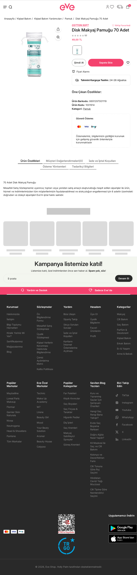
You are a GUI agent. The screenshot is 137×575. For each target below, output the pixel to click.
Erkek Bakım (123, 343)
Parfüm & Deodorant (122, 331)
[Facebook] (118, 424)
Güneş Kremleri (71, 444)
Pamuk (68, 18)
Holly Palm (62, 566)
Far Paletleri (69, 393)
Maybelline (13, 393)
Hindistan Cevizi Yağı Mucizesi (96, 481)
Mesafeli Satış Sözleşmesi (44, 327)
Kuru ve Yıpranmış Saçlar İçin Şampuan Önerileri (96, 400)
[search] (10, 7)
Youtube (126, 409)
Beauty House (44, 441)
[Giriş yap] (107, 7)
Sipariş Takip (70, 319)
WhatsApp (128, 417)
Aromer (41, 436)
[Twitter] (118, 432)
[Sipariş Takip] (119, 6)
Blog (9, 351)
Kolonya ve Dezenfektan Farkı (97, 457)
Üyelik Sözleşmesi (43, 336)
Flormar (11, 407)
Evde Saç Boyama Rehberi (95, 426)
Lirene (40, 412)
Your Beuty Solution (43, 429)
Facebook (127, 424)
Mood (40, 422)
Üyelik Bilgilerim (95, 321)
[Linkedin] (118, 439)
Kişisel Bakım (24, 18)
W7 (38, 407)
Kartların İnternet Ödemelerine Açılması (70, 346)
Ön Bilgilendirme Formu (44, 317)
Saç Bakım (122, 324)
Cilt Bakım (122, 319)
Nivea (10, 420)
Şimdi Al (79, 62)
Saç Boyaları (70, 403)
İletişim (10, 319)
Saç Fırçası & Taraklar (70, 411)
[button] (106, 62)
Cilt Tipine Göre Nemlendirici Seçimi (98, 492)
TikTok (125, 395)
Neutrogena (13, 425)
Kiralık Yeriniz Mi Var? (16, 335)
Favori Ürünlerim (95, 329)
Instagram (127, 402)
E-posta (12, 278)
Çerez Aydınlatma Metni (43, 360)
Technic (41, 393)
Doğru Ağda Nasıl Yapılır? (97, 436)
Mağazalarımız (15, 346)
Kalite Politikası (45, 369)
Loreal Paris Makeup (13, 400)
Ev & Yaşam (123, 348)
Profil (93, 336)
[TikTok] (118, 395)
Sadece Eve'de (103, 290)
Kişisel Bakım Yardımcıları (48, 18)
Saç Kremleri (70, 427)
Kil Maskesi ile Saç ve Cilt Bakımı (97, 446)
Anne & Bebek (124, 353)
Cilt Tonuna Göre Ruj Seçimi (96, 469)
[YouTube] (118, 410)
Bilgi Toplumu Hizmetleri (14, 326)
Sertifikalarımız (15, 341)
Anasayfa (9, 18)
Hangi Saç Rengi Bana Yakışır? (96, 414)
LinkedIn (126, 439)
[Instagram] (118, 402)
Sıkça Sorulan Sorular (70, 326)
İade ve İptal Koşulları (70, 335)
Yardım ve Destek (37, 290)
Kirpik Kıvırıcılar (71, 398)
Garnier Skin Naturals (13, 414)
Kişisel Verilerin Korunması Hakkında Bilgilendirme (45, 347)
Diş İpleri (68, 422)
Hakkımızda (13, 314)
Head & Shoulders (16, 431)
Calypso (41, 446)
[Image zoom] (34, 54)
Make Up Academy (42, 400)
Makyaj (121, 314)
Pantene (11, 436)
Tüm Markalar (14, 441)
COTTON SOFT (80, 25)
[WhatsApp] (118, 417)
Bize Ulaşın (69, 314)
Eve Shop (50, 566)
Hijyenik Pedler (71, 417)
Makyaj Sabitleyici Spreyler (69, 436)
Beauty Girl (43, 417)
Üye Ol (94, 314)
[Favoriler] (111, 6)
